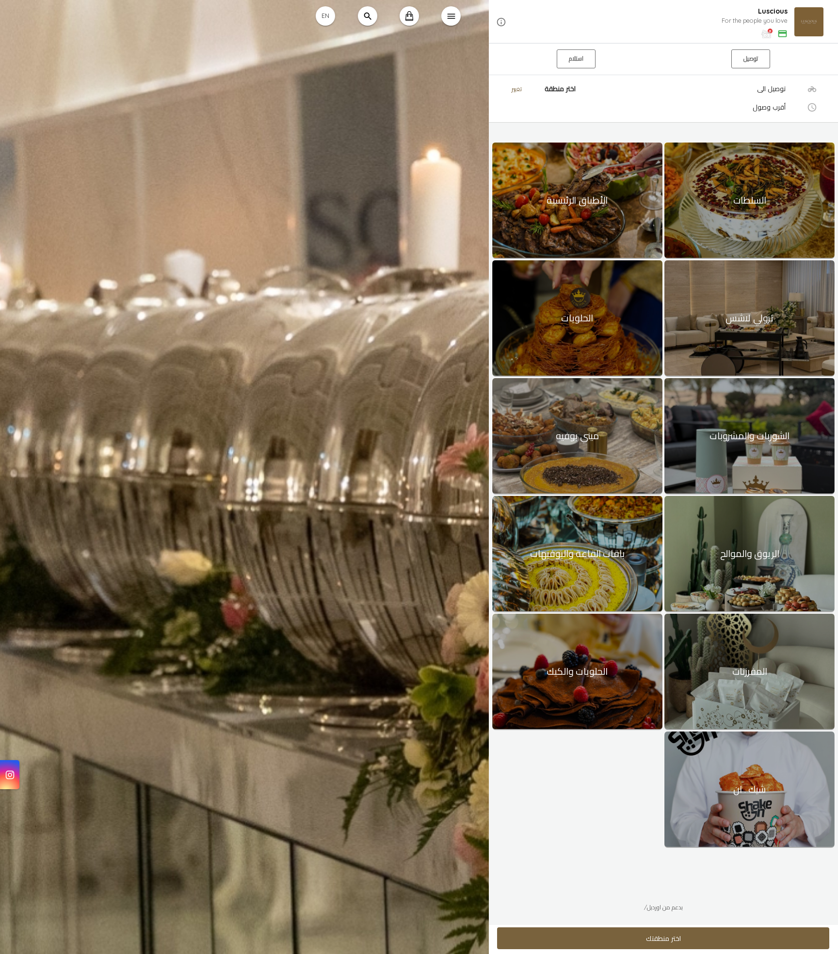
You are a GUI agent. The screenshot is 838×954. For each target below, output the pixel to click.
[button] (663, 22)
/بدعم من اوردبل (663, 907)
